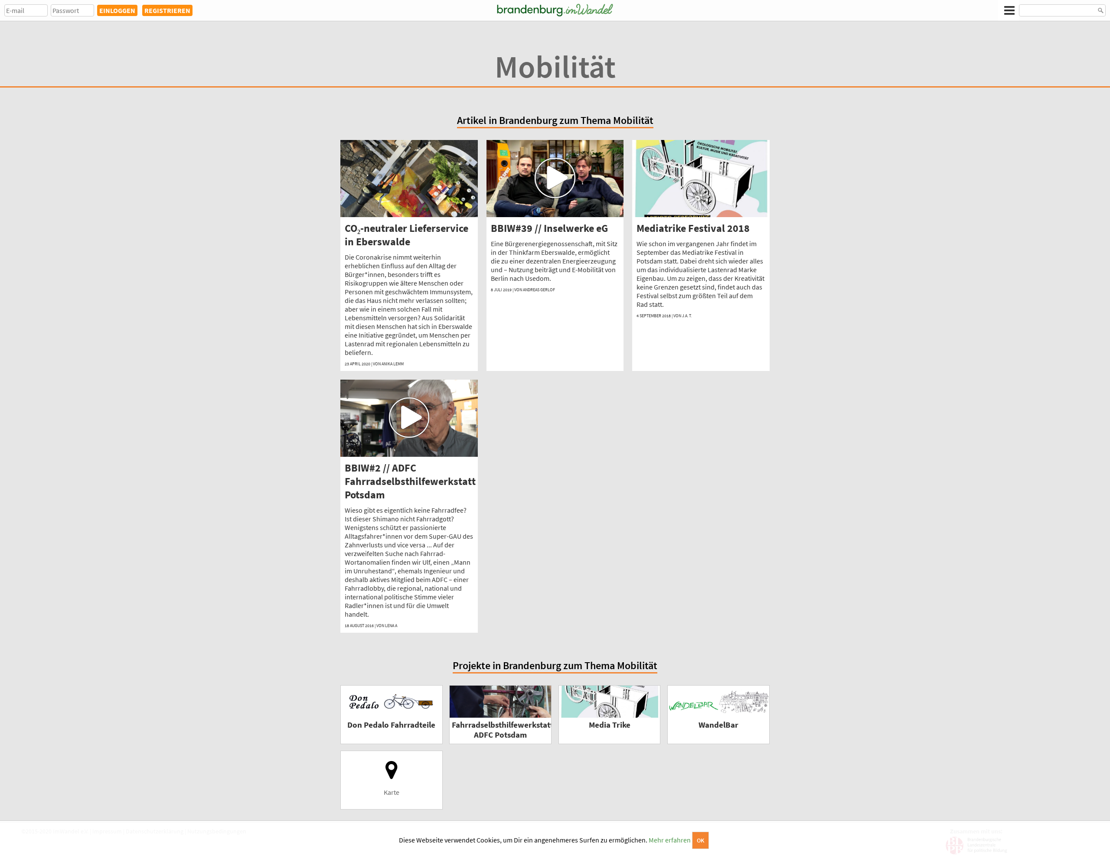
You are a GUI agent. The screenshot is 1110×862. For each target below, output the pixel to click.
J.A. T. (687, 316)
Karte (391, 792)
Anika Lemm (393, 364)
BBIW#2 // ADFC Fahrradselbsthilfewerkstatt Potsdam (410, 481)
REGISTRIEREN (167, 10)
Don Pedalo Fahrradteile (391, 725)
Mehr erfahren (670, 840)
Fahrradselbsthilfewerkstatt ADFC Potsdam (502, 730)
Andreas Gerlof (539, 290)
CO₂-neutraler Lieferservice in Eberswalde (406, 234)
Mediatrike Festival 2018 (693, 228)
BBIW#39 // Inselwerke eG (549, 228)
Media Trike (609, 725)
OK (700, 840)
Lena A (391, 625)
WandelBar (718, 725)
